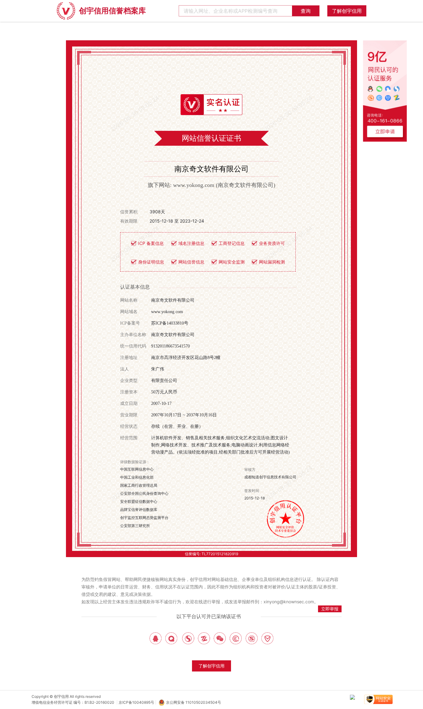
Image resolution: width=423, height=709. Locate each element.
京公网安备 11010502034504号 (193, 702)
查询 (306, 11)
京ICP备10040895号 (136, 702)
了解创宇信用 (347, 11)
